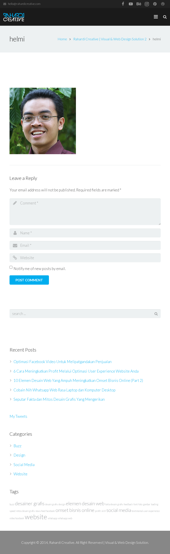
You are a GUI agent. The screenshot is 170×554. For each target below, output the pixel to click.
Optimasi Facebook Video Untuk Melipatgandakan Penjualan (63, 361)
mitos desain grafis (25, 510)
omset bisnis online (75, 510)
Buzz (17, 445)
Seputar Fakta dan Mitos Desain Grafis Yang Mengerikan (59, 399)
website (36, 517)
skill (103, 510)
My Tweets (18, 416)
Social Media (24, 464)
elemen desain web (85, 503)
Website (20, 474)
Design (19, 455)
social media (118, 510)
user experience (151, 510)
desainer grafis (29, 503)
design (61, 504)
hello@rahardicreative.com (24, 4)
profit (98, 510)
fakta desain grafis (114, 504)
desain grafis (51, 504)
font (135, 504)
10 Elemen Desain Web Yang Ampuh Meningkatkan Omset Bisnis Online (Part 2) (78, 380)
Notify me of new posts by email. (40, 268)
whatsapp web (65, 518)
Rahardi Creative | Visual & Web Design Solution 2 (110, 39)
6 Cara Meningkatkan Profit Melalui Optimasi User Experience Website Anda (76, 371)
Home (62, 39)
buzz (12, 504)
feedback (128, 504)
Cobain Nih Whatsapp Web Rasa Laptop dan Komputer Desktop (65, 390)
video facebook (17, 518)
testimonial (137, 510)
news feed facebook (45, 510)
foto (140, 504)
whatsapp (52, 518)
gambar (146, 504)
